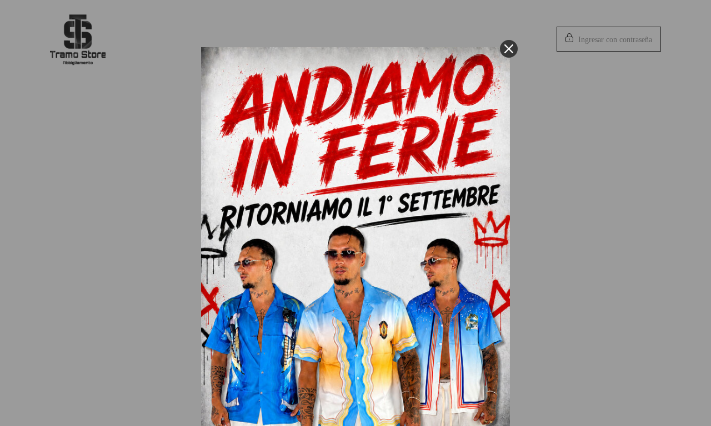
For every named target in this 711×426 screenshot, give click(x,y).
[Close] (508, 49)
